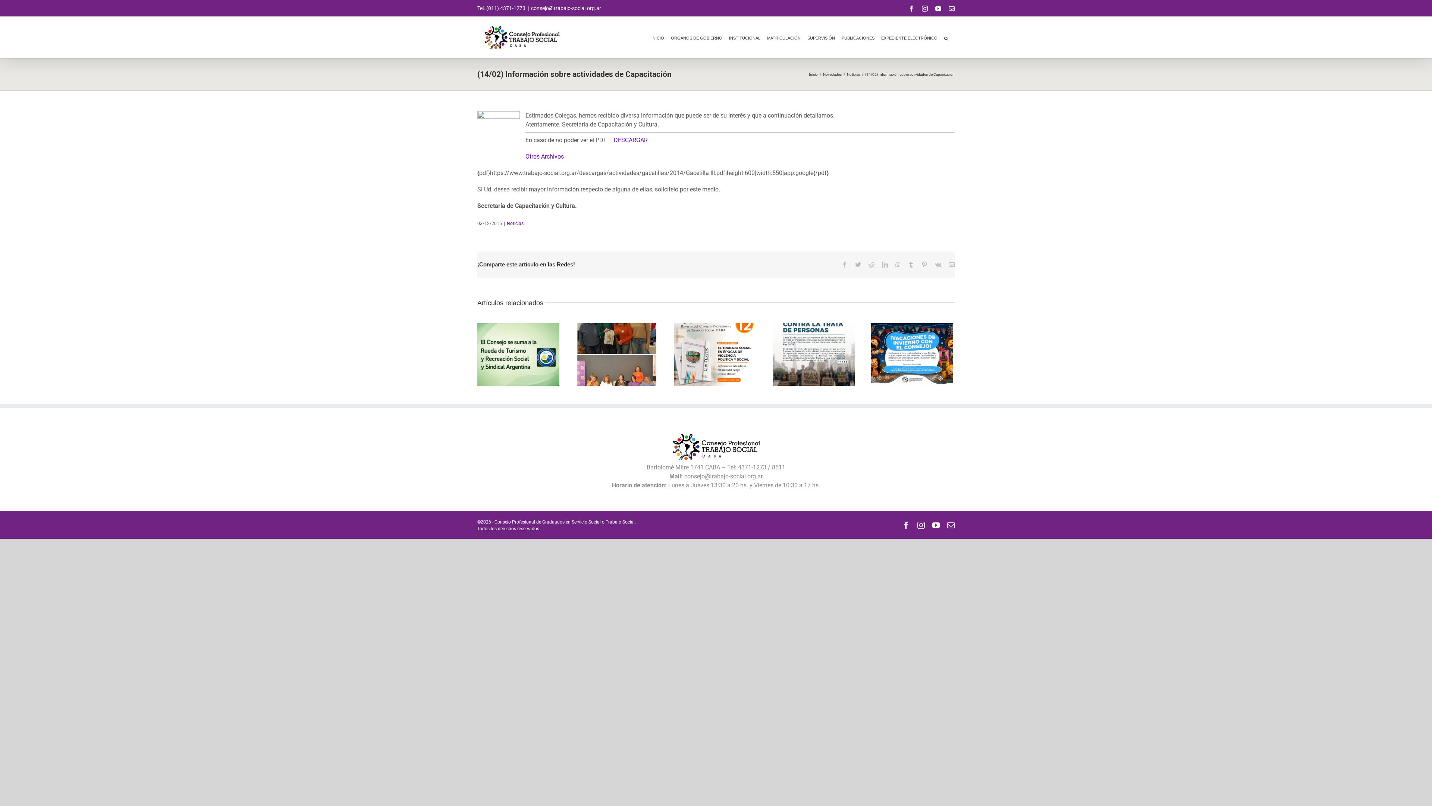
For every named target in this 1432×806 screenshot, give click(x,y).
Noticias (515, 223)
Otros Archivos (544, 156)
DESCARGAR (631, 140)
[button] (946, 37)
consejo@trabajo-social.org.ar (566, 8)
